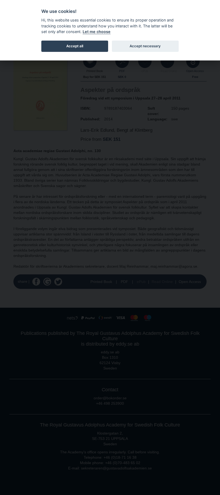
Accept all (74, 46)
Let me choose (97, 31)
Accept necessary (145, 46)
